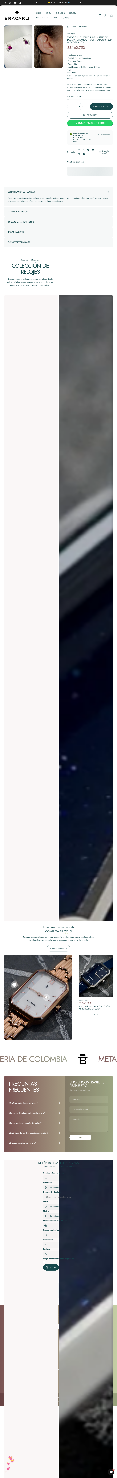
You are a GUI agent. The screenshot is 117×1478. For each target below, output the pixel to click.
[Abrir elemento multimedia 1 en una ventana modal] (18, 46)
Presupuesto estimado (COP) (55, 1220)
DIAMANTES (83, 26)
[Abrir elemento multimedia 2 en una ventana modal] (48, 46)
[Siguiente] (80, 2)
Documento (48, 1239)
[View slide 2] (97, 1014)
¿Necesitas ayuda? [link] (105, 152)
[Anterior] (36, 2)
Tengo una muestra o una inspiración (58, 1258)
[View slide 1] (94, 1014)
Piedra (46, 1211)
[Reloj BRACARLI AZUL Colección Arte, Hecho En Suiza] (96, 976)
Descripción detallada (52, 1192)
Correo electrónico (51, 1230)
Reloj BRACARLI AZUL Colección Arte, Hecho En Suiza (94, 1007)
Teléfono (46, 1249)
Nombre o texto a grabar (54, 1173)
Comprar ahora (90, 115)
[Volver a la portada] (68, 26)
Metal (45, 1201)
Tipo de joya (48, 1182)
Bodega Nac (83, 1000)
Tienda (74, 26)
